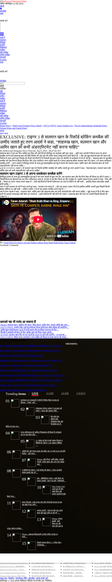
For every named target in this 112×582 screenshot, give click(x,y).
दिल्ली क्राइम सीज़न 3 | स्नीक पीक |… (73, 573)
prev (2, 133)
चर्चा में (2, 101)
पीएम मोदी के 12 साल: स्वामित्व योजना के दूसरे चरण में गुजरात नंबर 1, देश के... (30, 351)
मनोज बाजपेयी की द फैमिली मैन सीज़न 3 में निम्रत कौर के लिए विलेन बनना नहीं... (31, 380)
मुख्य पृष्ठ (3, 578)
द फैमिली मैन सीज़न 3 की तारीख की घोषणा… (75, 563)
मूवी (1, 91)
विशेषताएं (3, 111)
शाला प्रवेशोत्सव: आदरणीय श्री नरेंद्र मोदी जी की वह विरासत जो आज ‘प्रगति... (31, 346)
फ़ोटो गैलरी (98, 559)
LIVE (35, 393)
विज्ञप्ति (11, 578)
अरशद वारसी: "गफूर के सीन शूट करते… (73, 569)
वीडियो (2, 93)
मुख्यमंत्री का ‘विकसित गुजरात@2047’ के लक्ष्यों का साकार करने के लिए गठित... (31, 361)
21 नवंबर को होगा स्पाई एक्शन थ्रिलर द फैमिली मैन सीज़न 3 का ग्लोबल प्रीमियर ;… (49, 442)
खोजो (2, 6)
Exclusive (19, 243)
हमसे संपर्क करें (42, 578)
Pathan (34, 243)
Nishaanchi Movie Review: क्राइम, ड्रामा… (13, 576)
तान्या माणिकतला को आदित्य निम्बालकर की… (43, 563)
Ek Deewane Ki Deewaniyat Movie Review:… (14, 563)
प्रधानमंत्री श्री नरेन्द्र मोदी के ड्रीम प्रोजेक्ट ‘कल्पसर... (22, 356)
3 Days (80, 393)
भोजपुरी (3, 121)
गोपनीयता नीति (21, 578)
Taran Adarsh (70, 243)
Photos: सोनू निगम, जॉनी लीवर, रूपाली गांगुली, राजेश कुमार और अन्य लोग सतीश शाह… (50, 461)
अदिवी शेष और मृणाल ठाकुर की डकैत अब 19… (44, 569)
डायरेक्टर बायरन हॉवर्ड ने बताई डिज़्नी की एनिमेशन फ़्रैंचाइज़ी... (24, 390)
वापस (2, 130)
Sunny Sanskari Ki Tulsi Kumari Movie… (13, 573)
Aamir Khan (8, 243)
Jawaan (27, 243)
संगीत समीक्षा (5, 118)
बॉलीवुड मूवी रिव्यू (6, 559)
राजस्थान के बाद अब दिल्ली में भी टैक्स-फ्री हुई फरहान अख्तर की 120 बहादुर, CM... (32, 375)
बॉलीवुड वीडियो (69, 559)
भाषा (1, 13)
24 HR (65, 393)
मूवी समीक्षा (4, 116)
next (6, 133)
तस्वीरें (2, 108)
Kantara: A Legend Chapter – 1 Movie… (13, 569)
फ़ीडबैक (3, 11)
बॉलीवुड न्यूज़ (36, 559)
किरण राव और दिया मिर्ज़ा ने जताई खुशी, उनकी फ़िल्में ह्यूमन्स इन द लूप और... (29, 370)
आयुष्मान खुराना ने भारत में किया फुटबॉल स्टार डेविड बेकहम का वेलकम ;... (28, 385)
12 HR (50, 393)
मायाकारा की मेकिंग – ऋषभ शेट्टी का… (73, 576)
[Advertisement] (55, 282)
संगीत (2, 96)
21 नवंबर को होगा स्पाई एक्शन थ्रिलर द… (42, 566)
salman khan (42, 243)
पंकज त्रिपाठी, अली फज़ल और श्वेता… (41, 573)
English (3, 123)
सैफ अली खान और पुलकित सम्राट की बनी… (43, 576)
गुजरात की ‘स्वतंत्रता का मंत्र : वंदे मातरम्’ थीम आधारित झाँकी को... (26, 365)
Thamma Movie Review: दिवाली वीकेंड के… (13, 566)
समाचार (3, 103)
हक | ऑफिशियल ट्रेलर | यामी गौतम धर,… (74, 566)
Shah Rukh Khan (56, 243)
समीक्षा (2, 98)
